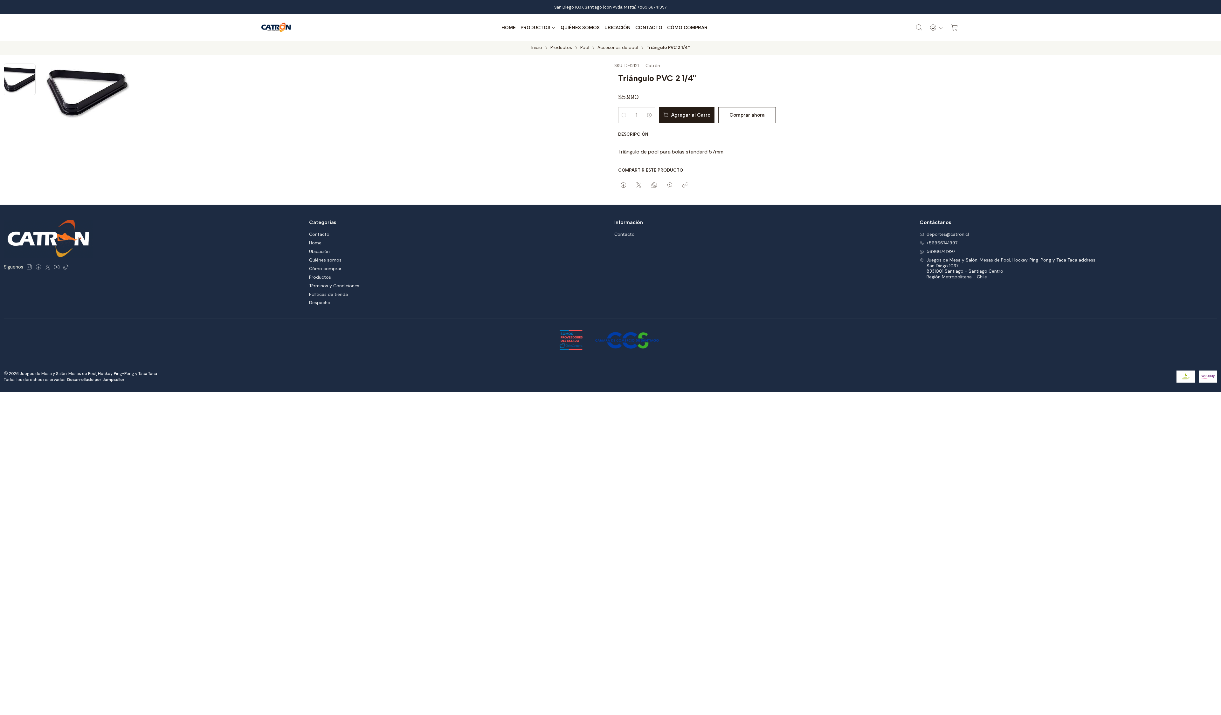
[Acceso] (936, 27)
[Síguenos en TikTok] (66, 267)
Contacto (648, 27)
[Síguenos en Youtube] (57, 267)
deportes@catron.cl (948, 234)
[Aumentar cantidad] (649, 115)
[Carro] (954, 27)
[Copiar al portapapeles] (685, 186)
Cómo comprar (687, 27)
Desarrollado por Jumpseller (96, 379)
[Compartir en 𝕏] (638, 186)
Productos (535, 27)
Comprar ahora (747, 115)
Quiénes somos (580, 27)
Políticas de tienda (328, 294)
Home (508, 27)
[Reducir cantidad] (623, 115)
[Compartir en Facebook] (623, 186)
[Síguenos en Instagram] (29, 267)
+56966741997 (942, 243)
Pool (584, 47)
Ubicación (617, 27)
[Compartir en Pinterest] (669, 186)
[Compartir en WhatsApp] (654, 186)
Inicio (536, 47)
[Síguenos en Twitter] (48, 267)
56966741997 (941, 251)
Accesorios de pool (617, 47)
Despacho (319, 302)
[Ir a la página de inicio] (276, 27)
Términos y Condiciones (334, 286)
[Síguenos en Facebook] (38, 267)
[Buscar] (919, 27)
